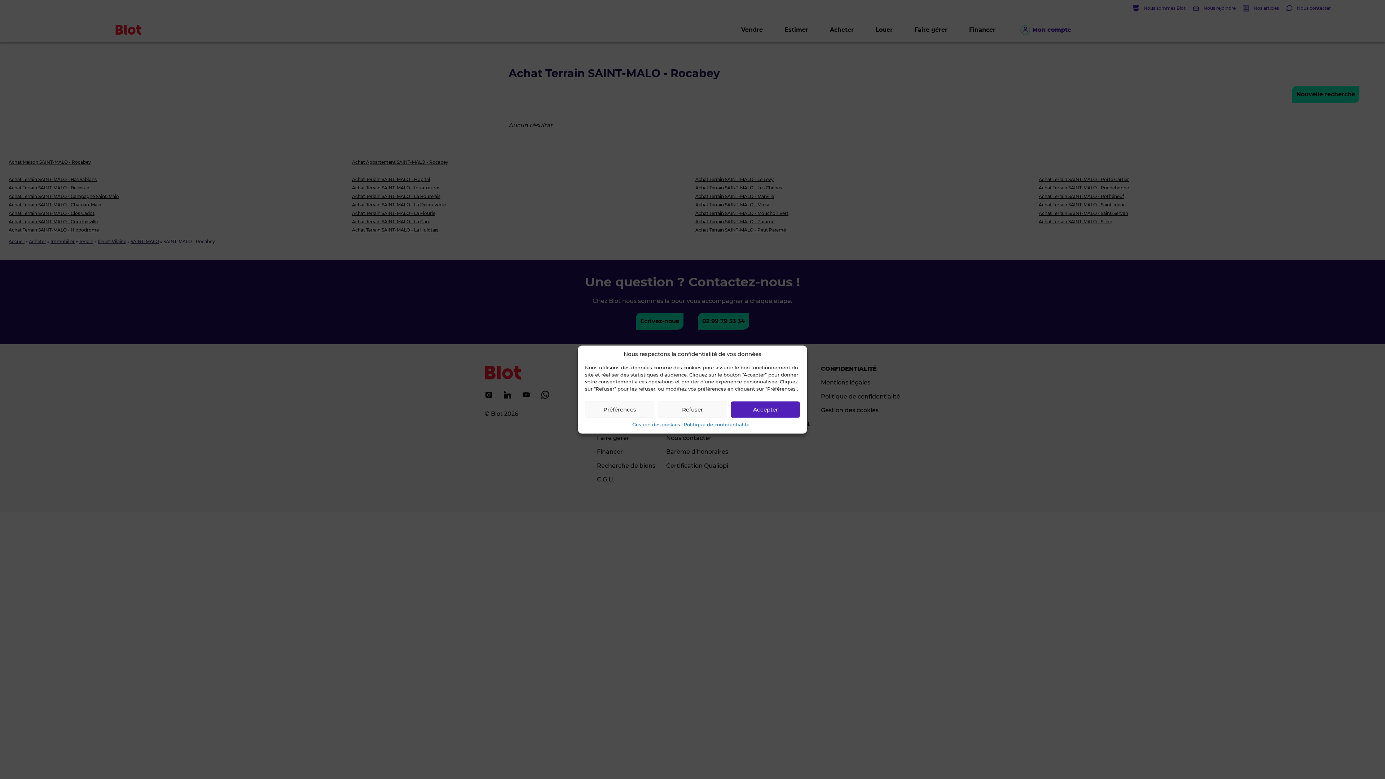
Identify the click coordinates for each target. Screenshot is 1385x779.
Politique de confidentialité (716, 424)
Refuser (692, 409)
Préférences (619, 409)
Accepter (765, 409)
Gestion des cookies (656, 424)
